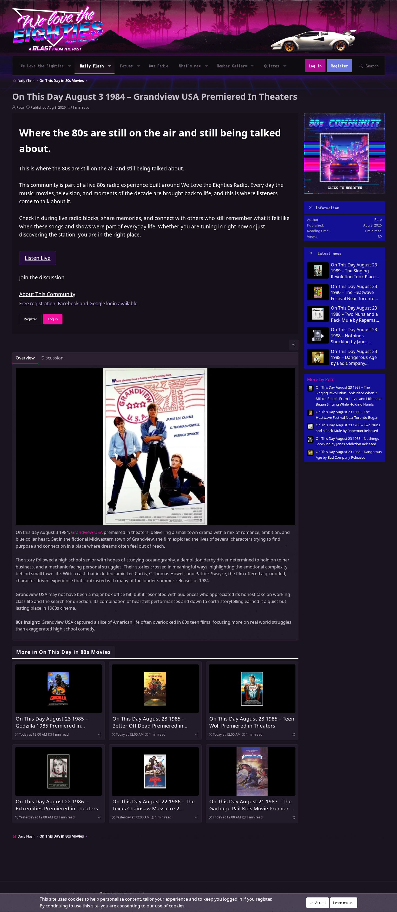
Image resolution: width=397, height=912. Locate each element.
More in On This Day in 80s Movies (63, 652)
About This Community (47, 294)
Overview (25, 358)
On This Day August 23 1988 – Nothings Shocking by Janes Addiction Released (354, 336)
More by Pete (320, 379)
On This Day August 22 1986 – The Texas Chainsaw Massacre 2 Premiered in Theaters (153, 808)
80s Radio (158, 65)
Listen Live (38, 258)
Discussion (52, 358)
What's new (190, 65)
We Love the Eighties (42, 65)
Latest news (329, 253)
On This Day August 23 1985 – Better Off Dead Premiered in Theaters (148, 725)
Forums (126, 65)
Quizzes (271, 65)
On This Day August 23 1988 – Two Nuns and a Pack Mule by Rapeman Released (354, 314)
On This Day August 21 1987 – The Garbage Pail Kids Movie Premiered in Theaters (252, 808)
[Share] (293, 344)
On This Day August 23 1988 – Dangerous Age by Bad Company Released (354, 357)
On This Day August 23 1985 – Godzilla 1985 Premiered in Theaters (52, 725)
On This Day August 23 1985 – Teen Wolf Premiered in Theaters (251, 722)
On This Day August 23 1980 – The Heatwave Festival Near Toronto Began (354, 292)
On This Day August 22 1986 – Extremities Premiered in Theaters (57, 805)
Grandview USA (87, 532)
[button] (70, 66)
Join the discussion (42, 277)
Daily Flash (92, 65)
